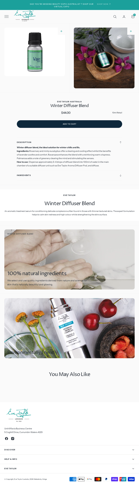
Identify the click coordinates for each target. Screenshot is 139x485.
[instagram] (12, 438)
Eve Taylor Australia (21, 479)
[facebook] (6, 438)
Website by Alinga (40, 479)
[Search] (114, 16)
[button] (6, 16)
